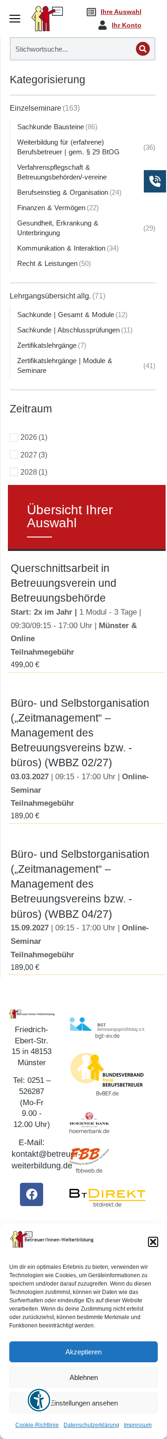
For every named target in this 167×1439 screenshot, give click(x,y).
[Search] (143, 49)
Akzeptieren (83, 1352)
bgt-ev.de (107, 1036)
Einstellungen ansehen (84, 1403)
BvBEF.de (107, 1093)
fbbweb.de (89, 1170)
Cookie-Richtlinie (37, 1425)
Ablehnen (84, 1377)
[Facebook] (31, 1194)
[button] (153, 1242)
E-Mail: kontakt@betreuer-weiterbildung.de (46, 1154)
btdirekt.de (107, 1204)
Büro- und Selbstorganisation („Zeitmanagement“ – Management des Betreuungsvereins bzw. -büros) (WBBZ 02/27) (80, 733)
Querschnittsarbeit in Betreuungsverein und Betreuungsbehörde (63, 583)
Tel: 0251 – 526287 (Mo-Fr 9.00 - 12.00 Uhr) (32, 1102)
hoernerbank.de (89, 1131)
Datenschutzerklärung (91, 1425)
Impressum (138, 1425)
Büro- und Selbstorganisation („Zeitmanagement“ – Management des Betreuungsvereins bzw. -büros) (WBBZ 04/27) (80, 884)
